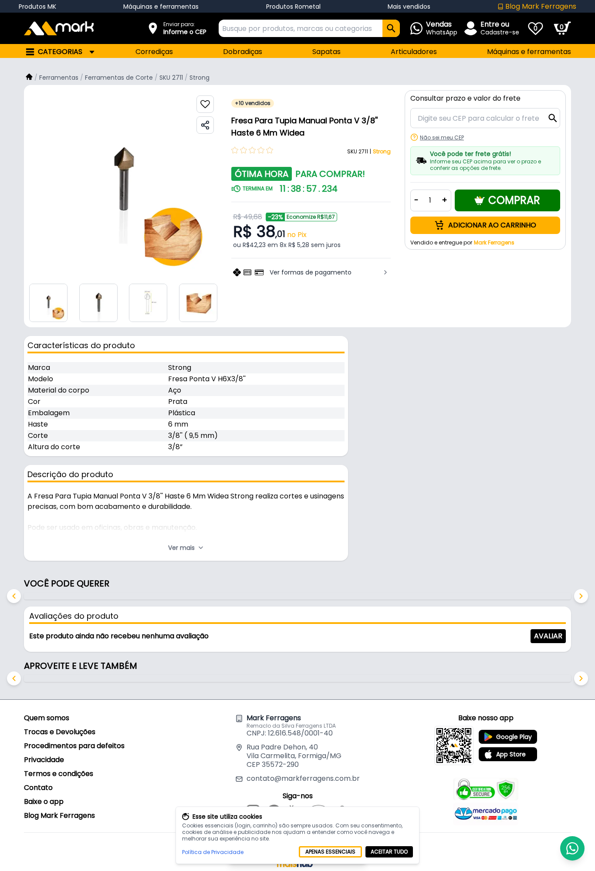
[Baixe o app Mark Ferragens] (453, 745)
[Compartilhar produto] (205, 125)
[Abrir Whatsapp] (572, 848)
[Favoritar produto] (205, 104)
